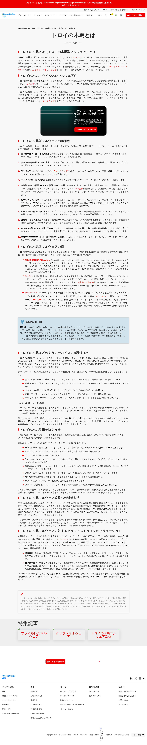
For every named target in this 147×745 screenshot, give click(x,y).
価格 (98, 15)
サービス (37, 15)
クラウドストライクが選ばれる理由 (71, 15)
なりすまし (37, 70)
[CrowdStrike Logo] (8, 15)
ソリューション (50, 15)
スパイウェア (63, 539)
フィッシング (50, 70)
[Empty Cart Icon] (121, 15)
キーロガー (36, 299)
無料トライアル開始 (54, 662)
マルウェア (78, 57)
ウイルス (30, 84)
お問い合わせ (74, 662)
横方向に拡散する (86, 282)
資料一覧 (89, 15)
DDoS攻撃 (78, 189)
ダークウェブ (48, 101)
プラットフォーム (23, 15)
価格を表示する (92, 662)
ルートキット (102, 296)
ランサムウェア (61, 171)
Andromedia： (31, 293)
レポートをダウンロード (70, 5)
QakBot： (29, 276)
